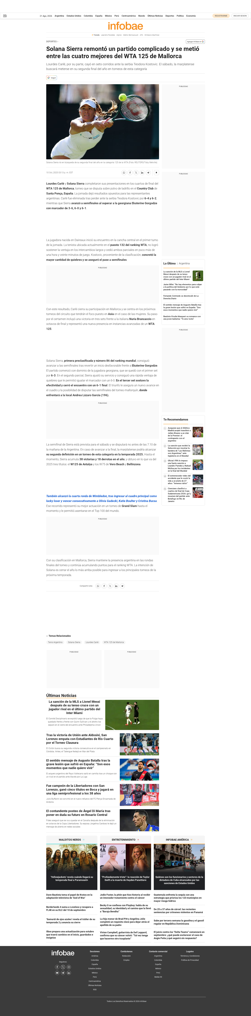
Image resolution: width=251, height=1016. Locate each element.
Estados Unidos (74, 16)
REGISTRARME (221, 16)
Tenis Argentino (55, 642)
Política (180, 16)
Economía (191, 16)
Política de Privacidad (190, 960)
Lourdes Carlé (92, 642)
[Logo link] (125, 25)
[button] (5, 16)
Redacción (126, 956)
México (108, 16)
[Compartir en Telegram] (148, 172)
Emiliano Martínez (152, 35)
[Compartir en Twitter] (136, 172)
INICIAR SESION (240, 16)
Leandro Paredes (108, 35)
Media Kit (158, 977)
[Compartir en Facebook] (130, 172)
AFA (141, 35)
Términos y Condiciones (190, 956)
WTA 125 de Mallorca (114, 642)
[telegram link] (63, 973)
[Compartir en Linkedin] (142, 172)
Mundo (141, 16)
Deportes (169, 16)
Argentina (59, 16)
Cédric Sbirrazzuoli (130, 35)
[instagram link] (69, 967)
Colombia (88, 16)
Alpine (118, 35)
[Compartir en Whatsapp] (123, 172)
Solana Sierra (74, 642)
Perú (116, 16)
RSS (94, 990)
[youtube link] (57, 973)
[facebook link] (57, 967)
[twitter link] (63, 967)
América (94, 956)
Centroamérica (129, 16)
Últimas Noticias (155, 16)
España (98, 16)
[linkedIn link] (69, 973)
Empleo (126, 960)
